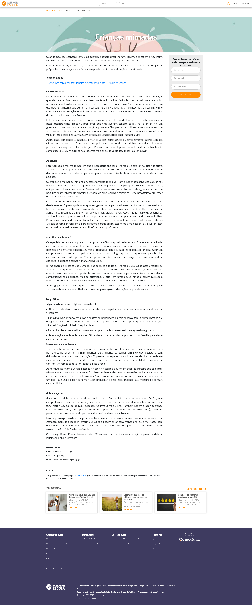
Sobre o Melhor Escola (90, 539)
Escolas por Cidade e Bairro (56, 554)
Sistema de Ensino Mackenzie (57, 569)
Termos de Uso (120, 592)
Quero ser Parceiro (160, 539)
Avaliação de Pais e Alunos (56, 564)
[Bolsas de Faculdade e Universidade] (189, 539)
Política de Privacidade (138, 592)
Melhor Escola (53, 10)
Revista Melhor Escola (90, 544)
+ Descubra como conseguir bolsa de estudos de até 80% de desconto (86, 83)
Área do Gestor (158, 549)
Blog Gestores (158, 544)
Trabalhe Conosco (89, 549)
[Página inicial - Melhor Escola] (9, 3)
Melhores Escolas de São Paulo (58, 539)
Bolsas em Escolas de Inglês (122, 544)
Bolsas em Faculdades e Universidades (126, 539)
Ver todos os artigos (196, 488)
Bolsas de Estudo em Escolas (57, 559)
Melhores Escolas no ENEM (56, 544)
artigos (66, 10)
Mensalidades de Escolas (55, 549)
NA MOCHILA (80, 476)
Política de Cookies (156, 592)
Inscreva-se (185, 94)
